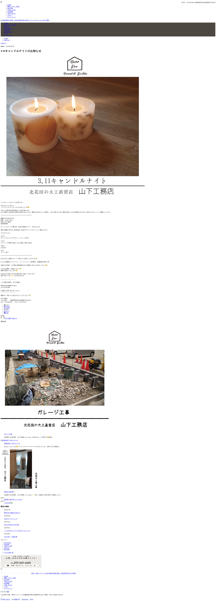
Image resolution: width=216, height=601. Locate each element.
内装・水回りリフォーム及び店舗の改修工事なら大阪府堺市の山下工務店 (53, 573)
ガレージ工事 (8, 434)
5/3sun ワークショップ (10, 518)
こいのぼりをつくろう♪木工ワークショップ (17, 530)
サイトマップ (11, 17)
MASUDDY (7, 543)
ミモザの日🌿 (8, 503)
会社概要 (10, 12)
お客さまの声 (11, 10)
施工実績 (10, 8)
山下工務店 (7, 318)
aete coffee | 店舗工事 (10, 536)
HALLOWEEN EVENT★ (11, 524)
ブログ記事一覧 (9, 552)
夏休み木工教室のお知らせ (12, 512)
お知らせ (14, 318)
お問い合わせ (11, 13)
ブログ (9, 15)
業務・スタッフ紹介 (13, 6)
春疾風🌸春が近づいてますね (13, 499)
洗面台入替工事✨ (9, 492)
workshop (6, 544)
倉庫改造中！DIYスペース (12, 443)
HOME (9, 5)
